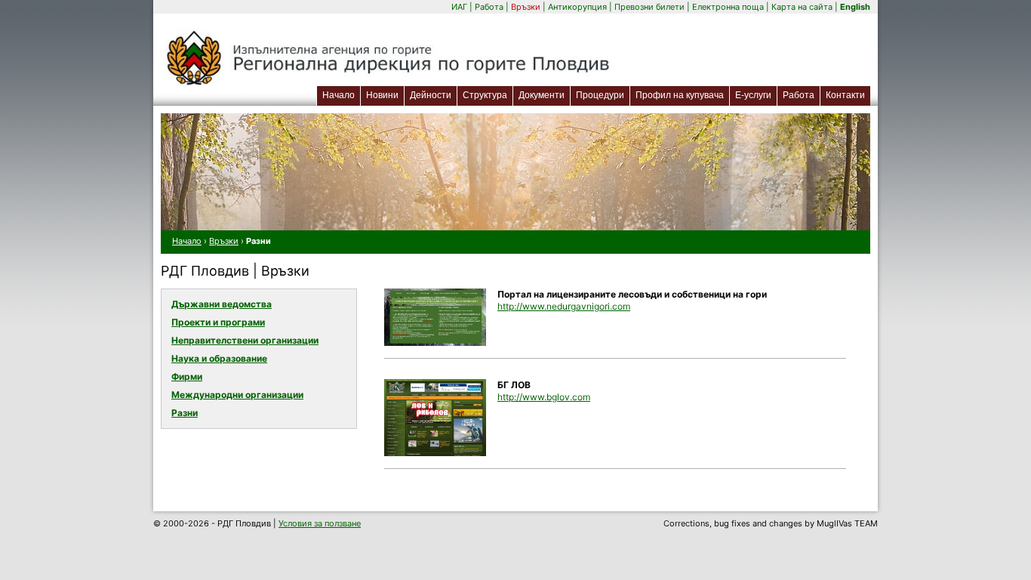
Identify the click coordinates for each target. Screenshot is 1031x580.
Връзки (525, 7)
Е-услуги (756, 94)
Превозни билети (649, 7)
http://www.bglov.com (543, 397)
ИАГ (459, 7)
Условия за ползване (320, 523)
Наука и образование (219, 358)
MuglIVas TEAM (847, 523)
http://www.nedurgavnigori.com (563, 306)
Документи (542, 95)
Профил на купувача (680, 95)
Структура (485, 95)
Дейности (430, 95)
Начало (338, 95)
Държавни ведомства (221, 304)
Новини (382, 95)
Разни (184, 412)
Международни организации (237, 394)
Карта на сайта (801, 7)
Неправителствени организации (245, 340)
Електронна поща (729, 7)
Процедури (600, 95)
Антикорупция (577, 7)
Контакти (845, 95)
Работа (489, 7)
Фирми (186, 376)
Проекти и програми (218, 322)
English (855, 7)
